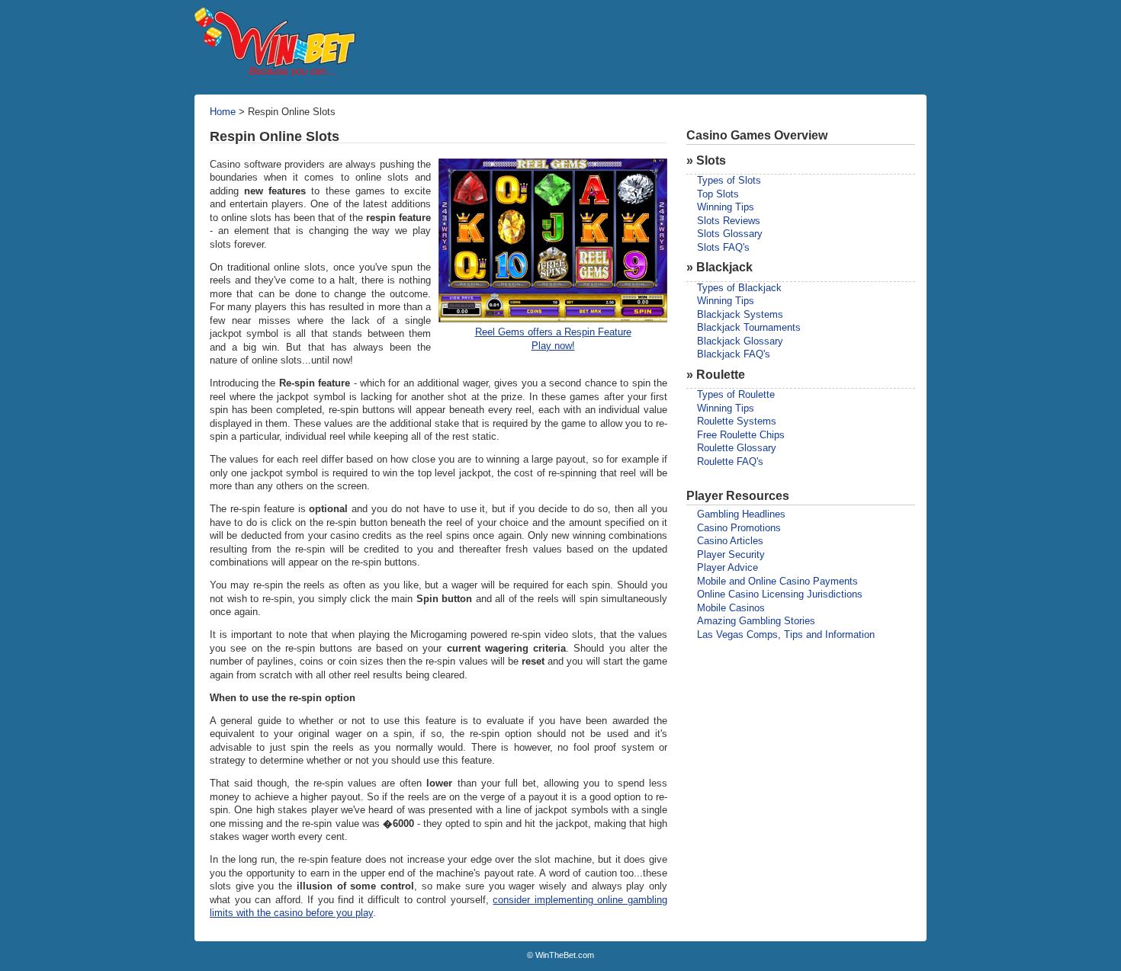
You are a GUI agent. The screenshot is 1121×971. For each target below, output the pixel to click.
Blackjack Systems (740, 314)
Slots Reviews (728, 221)
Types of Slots (729, 180)
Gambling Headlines (741, 514)
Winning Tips (725, 207)
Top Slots (718, 194)
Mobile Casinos (731, 608)
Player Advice (727, 567)
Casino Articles (730, 541)
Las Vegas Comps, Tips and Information (786, 635)
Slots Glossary (730, 234)
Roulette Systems (736, 421)
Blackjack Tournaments (749, 327)
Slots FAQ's (723, 247)
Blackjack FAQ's (733, 354)
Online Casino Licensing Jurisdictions (779, 594)
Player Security (731, 555)
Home (223, 112)
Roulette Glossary (736, 448)
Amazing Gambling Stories (756, 621)
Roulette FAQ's (730, 462)
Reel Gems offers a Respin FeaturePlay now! (553, 339)
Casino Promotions (739, 528)
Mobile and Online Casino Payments (777, 581)
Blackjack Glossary (740, 341)
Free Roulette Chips (741, 435)
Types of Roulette (736, 394)
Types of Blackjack (739, 288)
